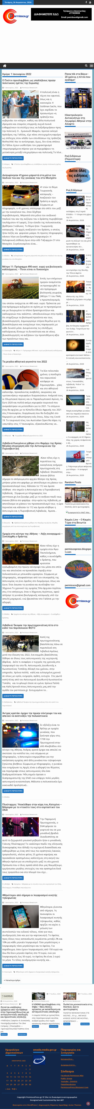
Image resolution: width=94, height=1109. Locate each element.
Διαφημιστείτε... (68, 1065)
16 (30, 1077)
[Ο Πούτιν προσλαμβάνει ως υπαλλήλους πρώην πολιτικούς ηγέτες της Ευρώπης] (20, 92)
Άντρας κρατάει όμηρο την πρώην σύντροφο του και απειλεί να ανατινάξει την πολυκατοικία (32, 714)
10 (7, 1077)
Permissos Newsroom (29, 88)
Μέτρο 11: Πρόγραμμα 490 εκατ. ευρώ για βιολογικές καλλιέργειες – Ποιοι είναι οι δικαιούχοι (32, 268)
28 (22, 1084)
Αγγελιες (4, 1034)
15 (26, 1077)
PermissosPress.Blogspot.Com (74, 1087)
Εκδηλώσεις (8, 702)
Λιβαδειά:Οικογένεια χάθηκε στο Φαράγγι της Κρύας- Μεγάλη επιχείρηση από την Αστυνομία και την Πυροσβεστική (32, 446)
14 (22, 1077)
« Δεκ (7, 1089)
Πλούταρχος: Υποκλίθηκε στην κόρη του (16, 888)
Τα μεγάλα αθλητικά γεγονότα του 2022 (24, 361)
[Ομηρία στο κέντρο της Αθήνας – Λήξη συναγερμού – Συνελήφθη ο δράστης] (20, 545)
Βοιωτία (7, 523)
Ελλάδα (6, 256)
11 (11, 1077)
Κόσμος (7, 164)
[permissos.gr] (4, 65)
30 (30, 1084)
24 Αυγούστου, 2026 (9, 1001)
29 (26, 1084)
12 (15, 1077)
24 (7, 1084)
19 (15, 1080)
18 (11, 1080)
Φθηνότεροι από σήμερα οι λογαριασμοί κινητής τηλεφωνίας (29, 896)
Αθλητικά (7, 436)
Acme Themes (75, 1105)
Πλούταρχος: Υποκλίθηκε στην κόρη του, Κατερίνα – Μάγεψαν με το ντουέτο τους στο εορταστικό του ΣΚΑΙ (32, 807)
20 (19, 1080)
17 (7, 1080)
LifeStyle (7, 884)
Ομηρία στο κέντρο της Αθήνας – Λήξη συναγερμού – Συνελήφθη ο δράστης (32, 535)
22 (26, 1080)
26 (15, 1084)
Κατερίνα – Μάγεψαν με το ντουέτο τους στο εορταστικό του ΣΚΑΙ (37, 884)
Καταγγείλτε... (67, 1059)
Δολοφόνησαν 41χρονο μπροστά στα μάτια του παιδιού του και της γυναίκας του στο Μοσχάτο (29, 176)
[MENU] (91, 65)
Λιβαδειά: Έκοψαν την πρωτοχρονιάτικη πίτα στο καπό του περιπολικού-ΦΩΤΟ (30, 626)
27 (19, 1084)
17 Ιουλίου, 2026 (54, 994)
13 (19, 1077)
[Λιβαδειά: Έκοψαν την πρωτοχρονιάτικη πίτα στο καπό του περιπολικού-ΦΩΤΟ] (20, 637)
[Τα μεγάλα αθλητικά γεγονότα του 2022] (20, 370)
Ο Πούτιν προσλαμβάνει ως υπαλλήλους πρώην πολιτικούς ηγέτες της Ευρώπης (29, 82)
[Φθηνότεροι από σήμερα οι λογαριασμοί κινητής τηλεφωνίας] (20, 906)
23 (30, 1080)
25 (11, 1084)
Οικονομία (8, 350)
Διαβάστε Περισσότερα (13, 158)
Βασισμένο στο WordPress (25, 1105)
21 (22, 1080)
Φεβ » (14, 1089)
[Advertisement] (47, 44)
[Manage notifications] (88, 1104)
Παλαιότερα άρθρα (12, 980)
